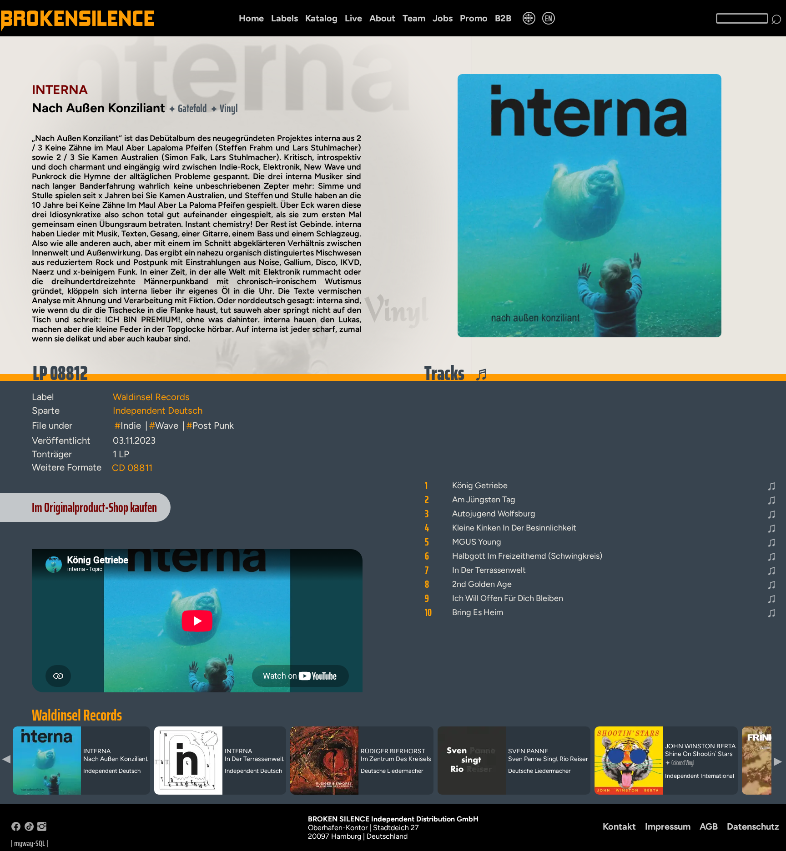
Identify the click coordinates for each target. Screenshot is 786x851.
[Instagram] (42, 828)
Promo (474, 18)
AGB (709, 826)
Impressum (667, 826)
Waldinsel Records (77, 715)
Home (251, 18)
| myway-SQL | (29, 843)
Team (414, 18)
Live (353, 18)
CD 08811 (132, 467)
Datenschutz (753, 826)
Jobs (443, 18)
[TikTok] (29, 828)
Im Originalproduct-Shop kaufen (94, 507)
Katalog (321, 18)
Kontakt (619, 826)
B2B (503, 18)
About (382, 18)
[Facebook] (16, 828)
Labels (284, 18)
